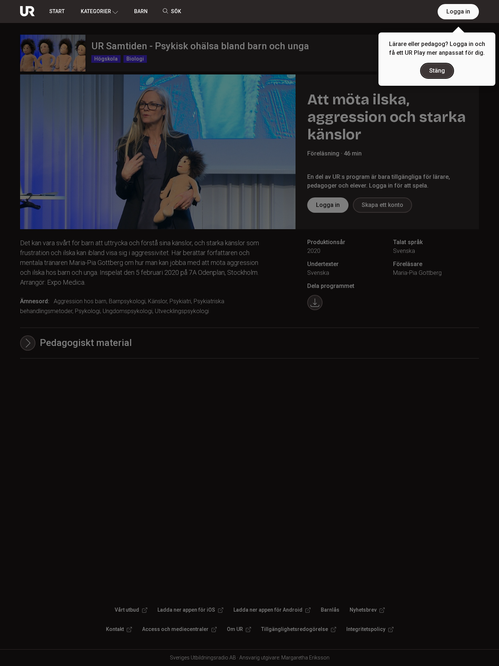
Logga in (458, 11)
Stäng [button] (437, 70)
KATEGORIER (96, 11)
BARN (141, 11)
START (57, 11)
